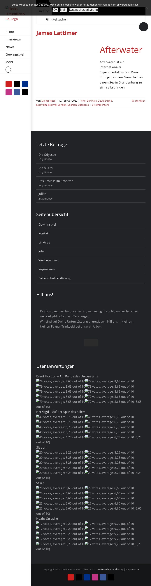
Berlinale (92, 100)
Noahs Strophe (47, 519)
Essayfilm (41, 104)
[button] (15, 70)
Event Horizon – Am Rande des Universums (67, 376)
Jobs (41, 251)
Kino (83, 100)
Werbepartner (48, 260)
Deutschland (105, 100)
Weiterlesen (138, 100)
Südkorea (83, 104)
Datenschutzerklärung (54, 278)
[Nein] (146, 8)
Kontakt (44, 233)
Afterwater (121, 50)
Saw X (40, 483)
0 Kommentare (100, 104)
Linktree (44, 242)
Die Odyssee (47, 155)
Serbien (62, 104)
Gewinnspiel (47, 224)
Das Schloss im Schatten (55, 181)
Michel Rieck (48, 100)
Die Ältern (45, 168)
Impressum (46, 269)
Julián (42, 194)
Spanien (72, 104)
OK (55, 9)
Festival (52, 104)
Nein (63, 9)
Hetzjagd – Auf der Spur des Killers (60, 412)
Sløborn (42, 447)
